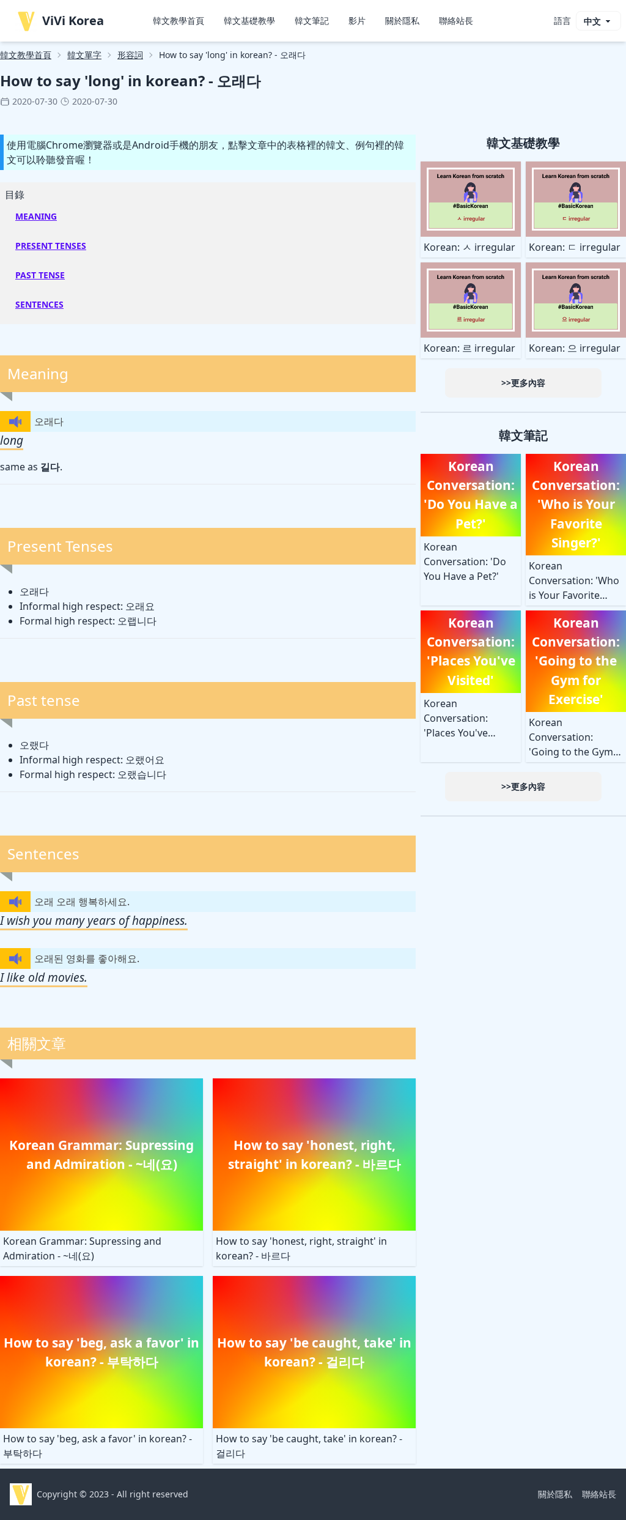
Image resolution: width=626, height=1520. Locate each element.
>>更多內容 (523, 382)
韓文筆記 (312, 20)
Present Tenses (50, 245)
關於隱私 (402, 20)
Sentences (39, 304)
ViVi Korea (73, 20)
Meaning (36, 216)
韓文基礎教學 (249, 20)
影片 (357, 20)
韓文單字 (84, 55)
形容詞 (130, 55)
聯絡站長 (456, 20)
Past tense (40, 275)
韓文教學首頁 (178, 20)
